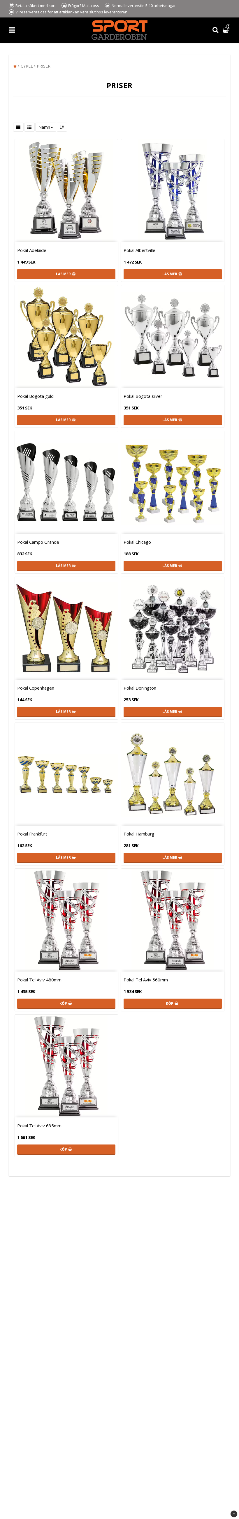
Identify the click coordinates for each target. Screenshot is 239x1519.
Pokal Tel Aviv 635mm (39, 1125)
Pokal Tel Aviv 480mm (39, 980)
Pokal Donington (140, 688)
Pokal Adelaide (31, 250)
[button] (226, 30)
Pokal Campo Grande (38, 542)
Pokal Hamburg (139, 834)
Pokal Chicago (137, 542)
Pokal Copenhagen (35, 688)
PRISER (43, 66)
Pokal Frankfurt (32, 834)
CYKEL (27, 66)
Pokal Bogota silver (143, 396)
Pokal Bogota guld (35, 396)
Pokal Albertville (139, 250)
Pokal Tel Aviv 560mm (146, 980)
